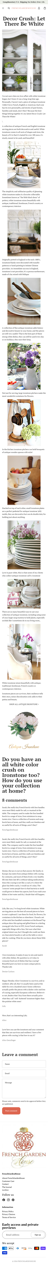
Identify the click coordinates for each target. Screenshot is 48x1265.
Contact (5, 1184)
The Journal (7, 1187)
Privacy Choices (8, 1214)
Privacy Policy (8, 1211)
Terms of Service (9, 1217)
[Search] (9, 8)
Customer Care (8, 1181)
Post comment (11, 1110)
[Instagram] (8, 1199)
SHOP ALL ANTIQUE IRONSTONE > (24, 704)
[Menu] (3, 8)
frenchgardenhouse (27, 1261)
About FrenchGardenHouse (13, 1178)
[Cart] (45, 8)
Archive (5, 1190)
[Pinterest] (13, 1199)
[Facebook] (3, 1199)
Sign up (38, 1234)
